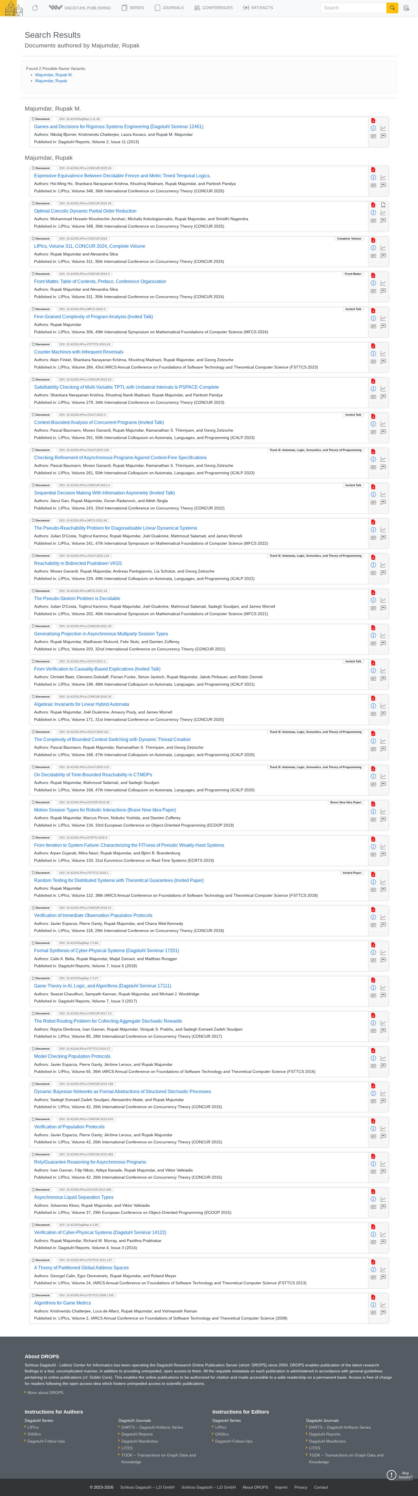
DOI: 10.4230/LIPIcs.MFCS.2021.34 (83, 590)
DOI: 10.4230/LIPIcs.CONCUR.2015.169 (86, 1083)
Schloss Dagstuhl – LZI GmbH (147, 1487)
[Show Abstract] (373, 136)
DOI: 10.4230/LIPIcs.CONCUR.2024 (83, 238)
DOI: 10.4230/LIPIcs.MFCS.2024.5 (82, 309)
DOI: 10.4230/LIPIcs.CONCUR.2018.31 (85, 907)
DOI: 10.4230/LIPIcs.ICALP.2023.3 (82, 414)
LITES (127, 1448)
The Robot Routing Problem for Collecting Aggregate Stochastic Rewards (108, 1021)
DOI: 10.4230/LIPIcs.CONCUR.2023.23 (85, 379)
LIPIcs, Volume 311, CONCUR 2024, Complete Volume (89, 246)
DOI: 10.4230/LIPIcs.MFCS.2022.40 (83, 520)
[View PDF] (373, 121)
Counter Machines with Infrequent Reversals (78, 351)
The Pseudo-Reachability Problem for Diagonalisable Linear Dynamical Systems (115, 528)
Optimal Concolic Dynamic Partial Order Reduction (85, 211)
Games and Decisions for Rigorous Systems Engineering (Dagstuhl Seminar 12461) (118, 126)
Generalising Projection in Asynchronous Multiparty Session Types (101, 633)
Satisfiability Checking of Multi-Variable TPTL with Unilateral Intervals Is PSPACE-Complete (126, 387)
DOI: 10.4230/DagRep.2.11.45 (79, 118)
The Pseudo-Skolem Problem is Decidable (77, 598)
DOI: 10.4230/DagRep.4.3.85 (78, 1224)
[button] (80, 8)
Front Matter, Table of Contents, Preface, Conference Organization (100, 281)
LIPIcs (33, 1427)
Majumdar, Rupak (51, 80)
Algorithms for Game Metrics (62, 1303)
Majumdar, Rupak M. (54, 74)
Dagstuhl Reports (137, 1434)
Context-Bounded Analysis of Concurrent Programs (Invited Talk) (99, 422)
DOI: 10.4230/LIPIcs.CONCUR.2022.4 (84, 485)
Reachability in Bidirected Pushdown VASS (78, 563)
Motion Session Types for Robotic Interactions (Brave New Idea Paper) (105, 810)
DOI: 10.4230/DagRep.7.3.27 (78, 978)
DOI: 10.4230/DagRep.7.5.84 (78, 942)
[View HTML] (383, 205)
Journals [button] (173, 7)
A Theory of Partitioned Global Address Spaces (81, 1267)
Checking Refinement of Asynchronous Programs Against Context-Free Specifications (120, 457)
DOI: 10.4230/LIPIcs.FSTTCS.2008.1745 (86, 1295)
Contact (321, 1487)
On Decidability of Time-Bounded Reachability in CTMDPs (93, 774)
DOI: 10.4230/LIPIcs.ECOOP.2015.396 (85, 1189)
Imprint (281, 1487)
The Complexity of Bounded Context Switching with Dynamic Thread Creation (112, 739)
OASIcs (34, 1434)
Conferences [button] (217, 7)
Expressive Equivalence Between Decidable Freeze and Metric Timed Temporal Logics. (122, 175)
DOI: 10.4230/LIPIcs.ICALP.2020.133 (84, 767)
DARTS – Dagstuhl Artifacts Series (152, 1427)
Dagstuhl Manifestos (139, 1441)
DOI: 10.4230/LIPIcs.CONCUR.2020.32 (85, 696)
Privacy (300, 1487)
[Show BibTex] (383, 136)
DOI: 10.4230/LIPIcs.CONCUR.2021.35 (85, 626)
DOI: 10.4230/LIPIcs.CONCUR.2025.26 (85, 203)
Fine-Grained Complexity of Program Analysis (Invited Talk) (93, 316)
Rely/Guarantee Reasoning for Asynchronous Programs (90, 1162)
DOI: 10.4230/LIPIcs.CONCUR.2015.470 (86, 1119)
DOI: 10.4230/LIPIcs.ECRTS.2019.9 (83, 837)
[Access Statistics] (383, 128)
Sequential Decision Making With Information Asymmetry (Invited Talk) (104, 492)
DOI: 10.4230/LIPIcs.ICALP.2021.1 (82, 661)
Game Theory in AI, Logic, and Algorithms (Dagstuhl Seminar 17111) (102, 985)
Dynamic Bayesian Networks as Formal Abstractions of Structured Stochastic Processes (122, 1091)
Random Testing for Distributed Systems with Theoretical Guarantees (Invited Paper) (119, 880)
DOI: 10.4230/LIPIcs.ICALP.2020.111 (84, 731)
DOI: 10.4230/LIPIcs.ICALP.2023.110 (84, 449)
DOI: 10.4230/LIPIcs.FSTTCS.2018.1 (84, 872)
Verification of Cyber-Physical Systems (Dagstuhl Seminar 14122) (100, 1232)
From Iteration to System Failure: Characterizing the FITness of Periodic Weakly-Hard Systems (129, 845)
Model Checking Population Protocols (72, 1056)
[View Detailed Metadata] (373, 128)
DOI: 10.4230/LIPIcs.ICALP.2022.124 (84, 555)
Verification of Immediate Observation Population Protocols (93, 915)
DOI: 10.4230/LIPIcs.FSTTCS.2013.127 (85, 1260)
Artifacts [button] (261, 7)
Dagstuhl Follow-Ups (46, 1441)
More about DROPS (45, 1392)
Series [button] (136, 7)
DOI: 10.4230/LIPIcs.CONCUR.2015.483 (86, 1154)
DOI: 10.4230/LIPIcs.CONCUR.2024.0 (84, 273)
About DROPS (255, 1487)
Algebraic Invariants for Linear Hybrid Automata (81, 704)
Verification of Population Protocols (69, 1126)
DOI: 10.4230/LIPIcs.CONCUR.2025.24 (85, 168)
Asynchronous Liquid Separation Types (73, 1197)
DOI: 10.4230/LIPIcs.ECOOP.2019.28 (84, 802)
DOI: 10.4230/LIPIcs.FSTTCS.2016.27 (84, 1048)
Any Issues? (406, 1475)
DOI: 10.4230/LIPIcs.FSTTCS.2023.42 (84, 344)
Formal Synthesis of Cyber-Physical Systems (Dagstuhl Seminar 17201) (106, 950)
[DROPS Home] (35, 8)
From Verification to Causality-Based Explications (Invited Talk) (97, 669)
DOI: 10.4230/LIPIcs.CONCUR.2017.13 (85, 1013)
